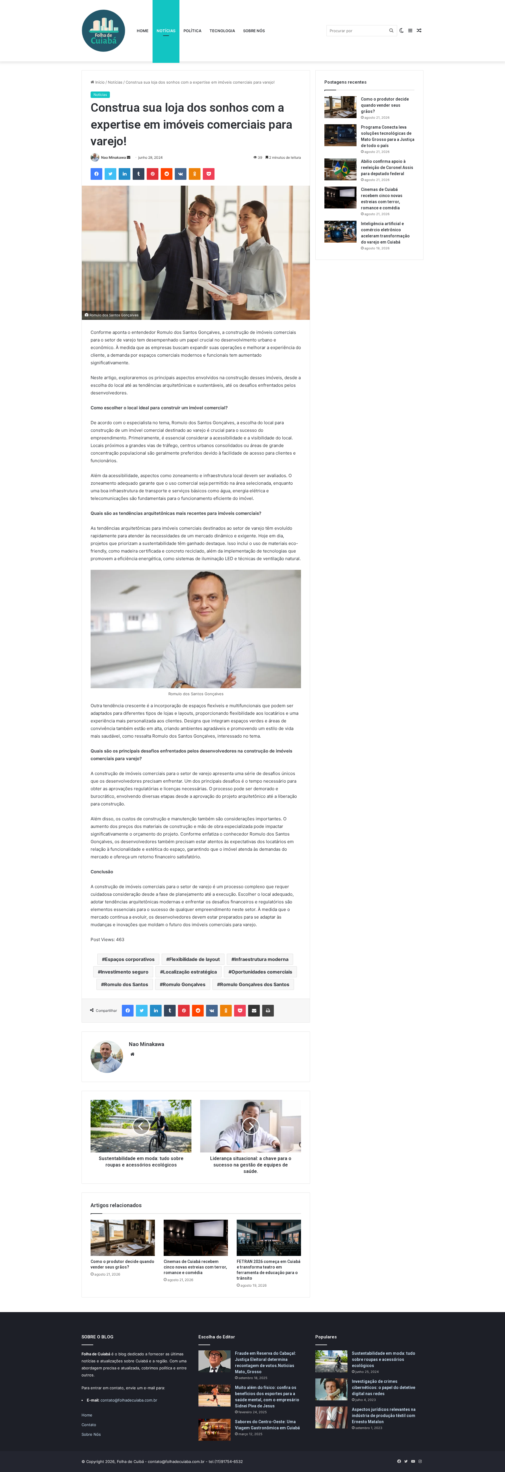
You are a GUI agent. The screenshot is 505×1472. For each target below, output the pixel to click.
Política (192, 30)
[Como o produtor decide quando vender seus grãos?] (123, 1238)
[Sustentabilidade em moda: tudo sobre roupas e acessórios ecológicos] (331, 1361)
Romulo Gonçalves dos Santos (254, 984)
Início (99, 82)
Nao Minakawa (113, 157)
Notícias (166, 30)
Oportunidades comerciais (261, 972)
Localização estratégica (190, 972)
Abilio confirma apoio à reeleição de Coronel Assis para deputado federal (387, 167)
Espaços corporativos (130, 959)
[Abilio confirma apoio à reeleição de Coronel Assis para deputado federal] (340, 169)
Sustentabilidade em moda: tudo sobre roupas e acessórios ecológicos (383, 1359)
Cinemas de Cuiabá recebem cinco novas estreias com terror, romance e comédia (195, 1267)
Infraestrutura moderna (261, 959)
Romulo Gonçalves (184, 984)
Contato (89, 1424)
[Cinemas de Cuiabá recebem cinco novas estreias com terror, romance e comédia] (196, 1238)
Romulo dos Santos (126, 984)
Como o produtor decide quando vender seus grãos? (385, 105)
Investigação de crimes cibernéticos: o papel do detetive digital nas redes (383, 1387)
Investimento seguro (124, 972)
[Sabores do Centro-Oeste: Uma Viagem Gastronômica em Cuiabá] (214, 1430)
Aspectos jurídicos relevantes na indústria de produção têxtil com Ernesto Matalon (384, 1415)
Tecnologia (222, 30)
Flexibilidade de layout (194, 959)
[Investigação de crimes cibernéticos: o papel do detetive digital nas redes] (331, 1389)
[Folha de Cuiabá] (103, 30)
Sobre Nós (254, 30)
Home (142, 30)
